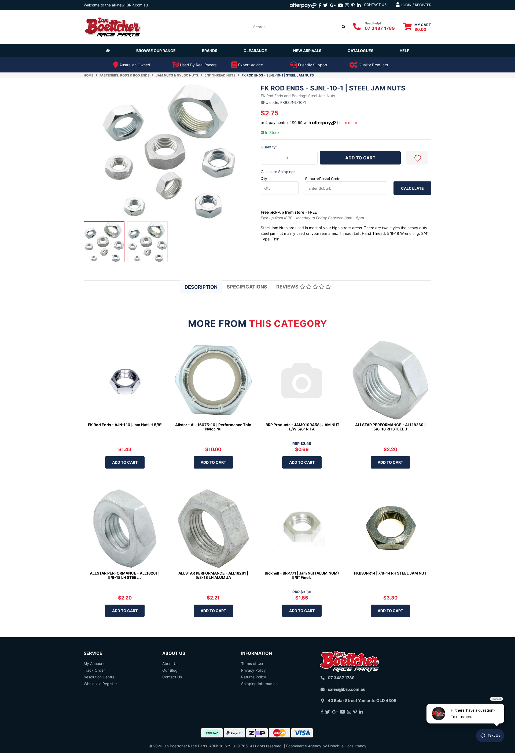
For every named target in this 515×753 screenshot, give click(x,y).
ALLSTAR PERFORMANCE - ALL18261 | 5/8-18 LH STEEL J (125, 575)
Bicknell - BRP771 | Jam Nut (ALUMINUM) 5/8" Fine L (302, 575)
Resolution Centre (99, 677)
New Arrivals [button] (307, 50)
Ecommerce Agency (303, 746)
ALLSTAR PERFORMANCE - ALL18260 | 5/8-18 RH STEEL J (390, 427)
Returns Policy (253, 677)
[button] (417, 158)
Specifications (247, 287)
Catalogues (360, 50)
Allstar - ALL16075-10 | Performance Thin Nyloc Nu (213, 427)
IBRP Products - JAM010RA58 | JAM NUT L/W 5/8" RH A (301, 427)
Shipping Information (259, 683)
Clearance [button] (255, 50)
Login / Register (415, 5)
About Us (170, 663)
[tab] (201, 287)
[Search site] (344, 27)
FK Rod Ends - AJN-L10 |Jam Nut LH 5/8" (125, 424)
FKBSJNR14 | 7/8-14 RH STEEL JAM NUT (390, 573)
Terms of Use (252, 663)
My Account (94, 663)
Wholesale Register (100, 683)
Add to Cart (360, 157)
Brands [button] (209, 50)
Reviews (288, 287)
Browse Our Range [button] (156, 50)
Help (404, 50)
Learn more (347, 122)
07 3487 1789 (380, 28)
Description (201, 287)
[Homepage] (109, 50)
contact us (375, 4)
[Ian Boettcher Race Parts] (113, 26)
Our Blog (170, 670)
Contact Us (172, 677)
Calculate (412, 188)
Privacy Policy (253, 670)
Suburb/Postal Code (322, 178)
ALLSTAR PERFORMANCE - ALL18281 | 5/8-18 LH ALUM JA (213, 575)
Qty (264, 178)
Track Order (94, 670)
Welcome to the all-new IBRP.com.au (116, 5)
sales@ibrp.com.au (346, 689)
